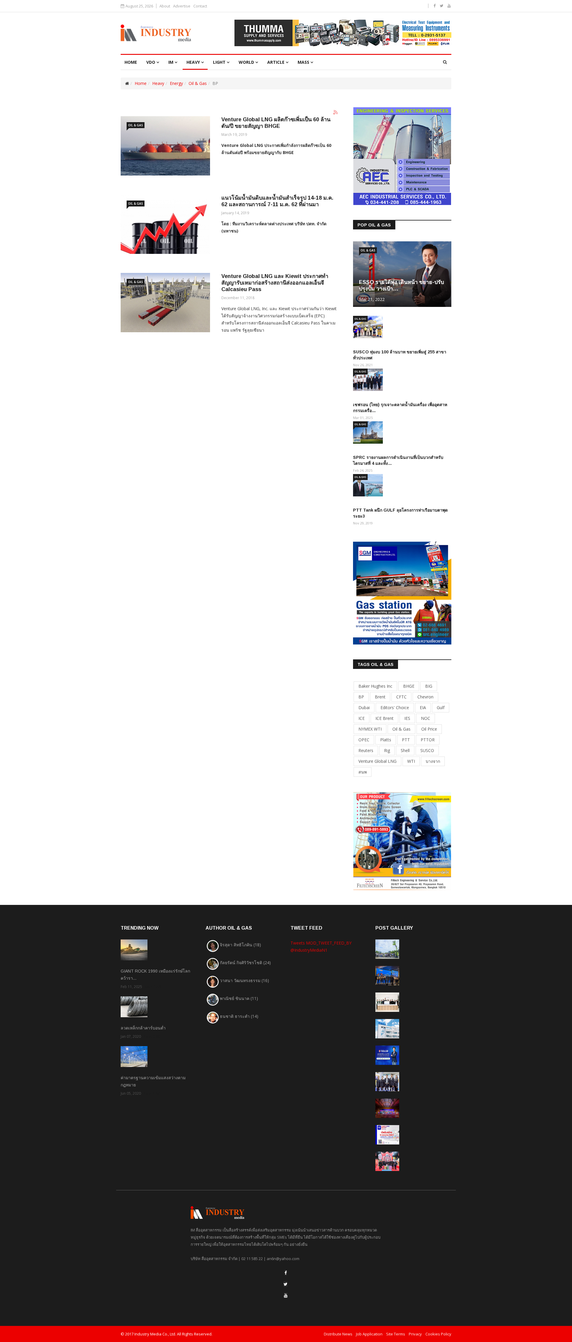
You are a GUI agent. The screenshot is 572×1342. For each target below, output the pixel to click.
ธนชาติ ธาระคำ (239, 1016)
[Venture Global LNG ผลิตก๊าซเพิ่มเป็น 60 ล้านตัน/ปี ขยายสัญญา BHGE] (165, 145)
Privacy (415, 1334)
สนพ (362, 772)
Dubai (364, 707)
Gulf (440, 707)
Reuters (365, 750)
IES (407, 718)
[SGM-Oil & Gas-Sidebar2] (402, 592)
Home (141, 83)
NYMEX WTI (370, 729)
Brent (380, 697)
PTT (406, 740)
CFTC (401, 697)
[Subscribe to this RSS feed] (335, 112)
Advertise (181, 6)
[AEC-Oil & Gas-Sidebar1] (402, 156)
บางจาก (433, 761)
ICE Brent (384, 718)
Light (219, 62)
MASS (303, 62)
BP (361, 697)
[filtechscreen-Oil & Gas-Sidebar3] (402, 840)
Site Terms (395, 1334)
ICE (361, 718)
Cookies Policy (438, 1334)
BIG (428, 686)
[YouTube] (285, 1295)
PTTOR (428, 740)
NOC (425, 718)
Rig (387, 750)
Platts (385, 740)
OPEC (363, 740)
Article (276, 62)
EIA (423, 707)
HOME (131, 62)
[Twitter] (285, 1284)
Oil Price (429, 729)
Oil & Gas (198, 83)
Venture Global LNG (377, 761)
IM (170, 62)
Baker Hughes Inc (375, 686)
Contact (200, 6)
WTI (411, 761)
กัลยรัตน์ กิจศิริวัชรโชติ (245, 962)
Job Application (369, 1334)
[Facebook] (286, 1273)
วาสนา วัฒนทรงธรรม (244, 980)
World (246, 62)
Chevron (425, 697)
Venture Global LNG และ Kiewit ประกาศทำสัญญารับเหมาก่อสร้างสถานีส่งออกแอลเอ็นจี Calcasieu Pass (274, 282)
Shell (405, 750)
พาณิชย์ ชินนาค (239, 998)
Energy (176, 83)
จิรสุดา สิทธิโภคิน (240, 945)
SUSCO (427, 750)
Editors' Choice (394, 707)
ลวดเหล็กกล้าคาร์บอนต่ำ (143, 1028)
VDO (150, 62)
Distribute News (338, 1334)
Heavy (193, 62)
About (164, 6)
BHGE (408, 686)
